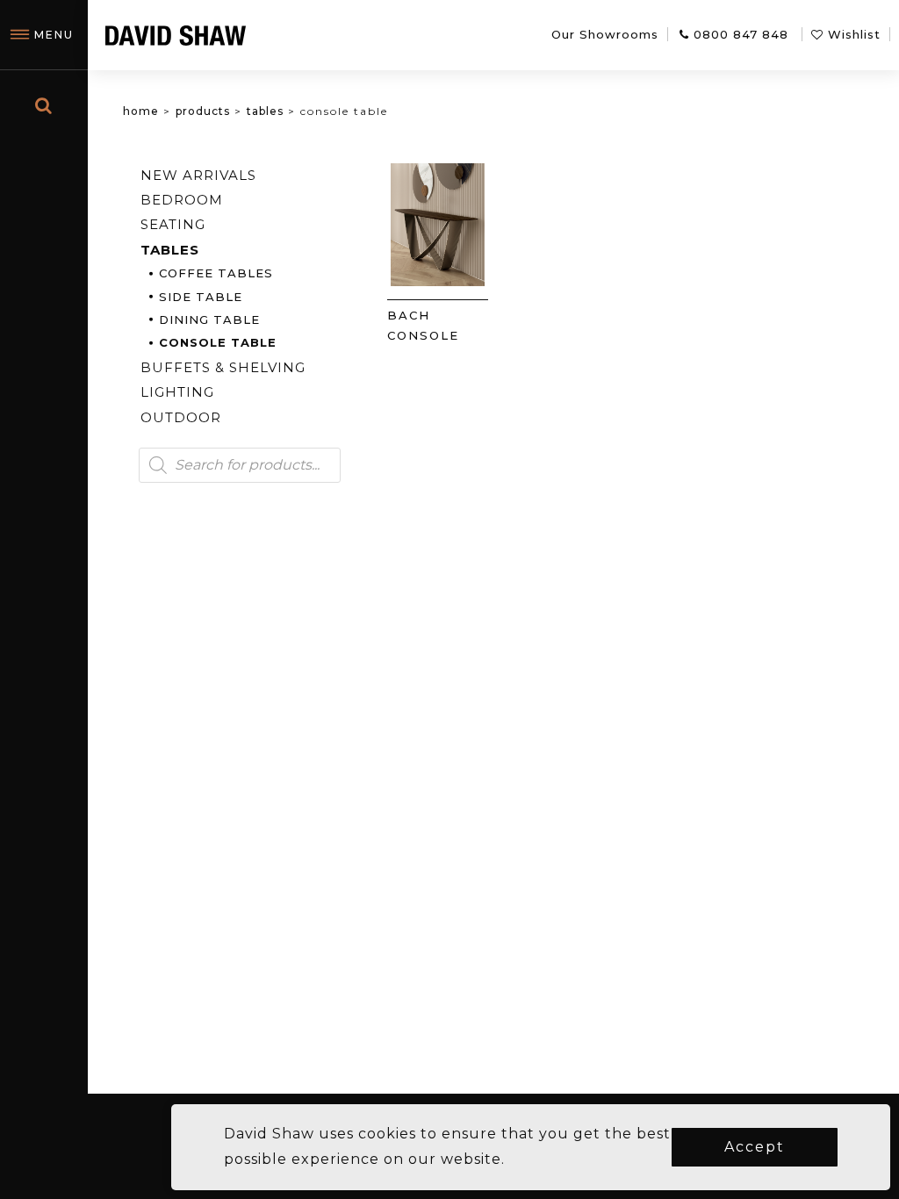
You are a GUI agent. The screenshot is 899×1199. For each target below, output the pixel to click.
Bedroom (181, 199)
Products (203, 111)
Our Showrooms (604, 34)
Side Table (200, 297)
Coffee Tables (216, 273)
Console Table (218, 342)
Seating (172, 224)
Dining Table (209, 319)
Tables (265, 111)
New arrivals (198, 175)
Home (141, 111)
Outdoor (180, 417)
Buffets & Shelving (223, 367)
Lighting (177, 392)
